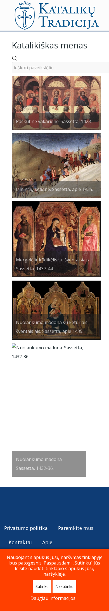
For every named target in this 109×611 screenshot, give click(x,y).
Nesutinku (64, 586)
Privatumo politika (26, 528)
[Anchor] (91, 44)
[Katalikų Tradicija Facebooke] (19, 505)
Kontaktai (20, 542)
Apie (47, 542)
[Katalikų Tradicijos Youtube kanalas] (29, 505)
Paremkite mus (75, 528)
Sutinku (42, 586)
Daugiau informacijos (52, 598)
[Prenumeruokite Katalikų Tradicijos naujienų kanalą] (8, 505)
